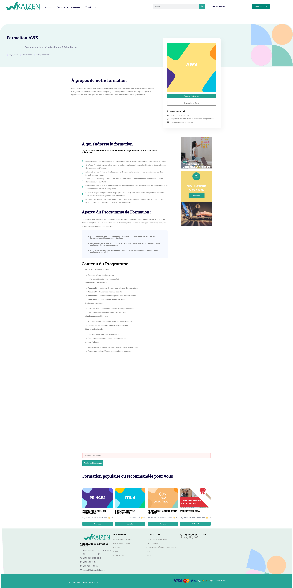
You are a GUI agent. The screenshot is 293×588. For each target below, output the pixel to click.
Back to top (220, 580)
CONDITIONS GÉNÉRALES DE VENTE (161, 547)
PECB (148, 555)
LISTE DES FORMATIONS (156, 539)
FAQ (148, 551)
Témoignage (90, 7)
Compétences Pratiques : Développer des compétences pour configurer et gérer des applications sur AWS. (124, 251)
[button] (124, 237)
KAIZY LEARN (152, 543)
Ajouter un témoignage (93, 463)
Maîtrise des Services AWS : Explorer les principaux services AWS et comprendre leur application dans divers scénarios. (125, 244)
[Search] (202, 6)
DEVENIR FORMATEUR (122, 539)
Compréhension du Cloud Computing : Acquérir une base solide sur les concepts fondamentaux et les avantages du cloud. (123, 237)
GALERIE (116, 547)
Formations (61, 7)
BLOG (115, 551)
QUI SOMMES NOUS (121, 543)
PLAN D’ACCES (119, 555)
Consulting (75, 7)
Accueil (48, 7)
